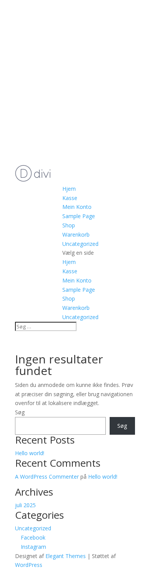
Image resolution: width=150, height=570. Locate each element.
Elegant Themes (65, 556)
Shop (68, 225)
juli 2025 (25, 505)
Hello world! (29, 453)
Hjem (69, 188)
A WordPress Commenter (47, 476)
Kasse (69, 198)
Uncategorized (80, 243)
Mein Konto (77, 206)
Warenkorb (76, 234)
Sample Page (78, 216)
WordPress (28, 564)
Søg (20, 412)
